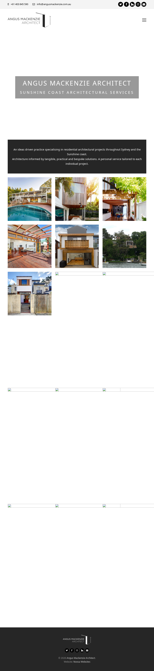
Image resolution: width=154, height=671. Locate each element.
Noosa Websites (81, 661)
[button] (144, 20)
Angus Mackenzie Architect (81, 658)
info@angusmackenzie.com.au (54, 4)
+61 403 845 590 (19, 4)
